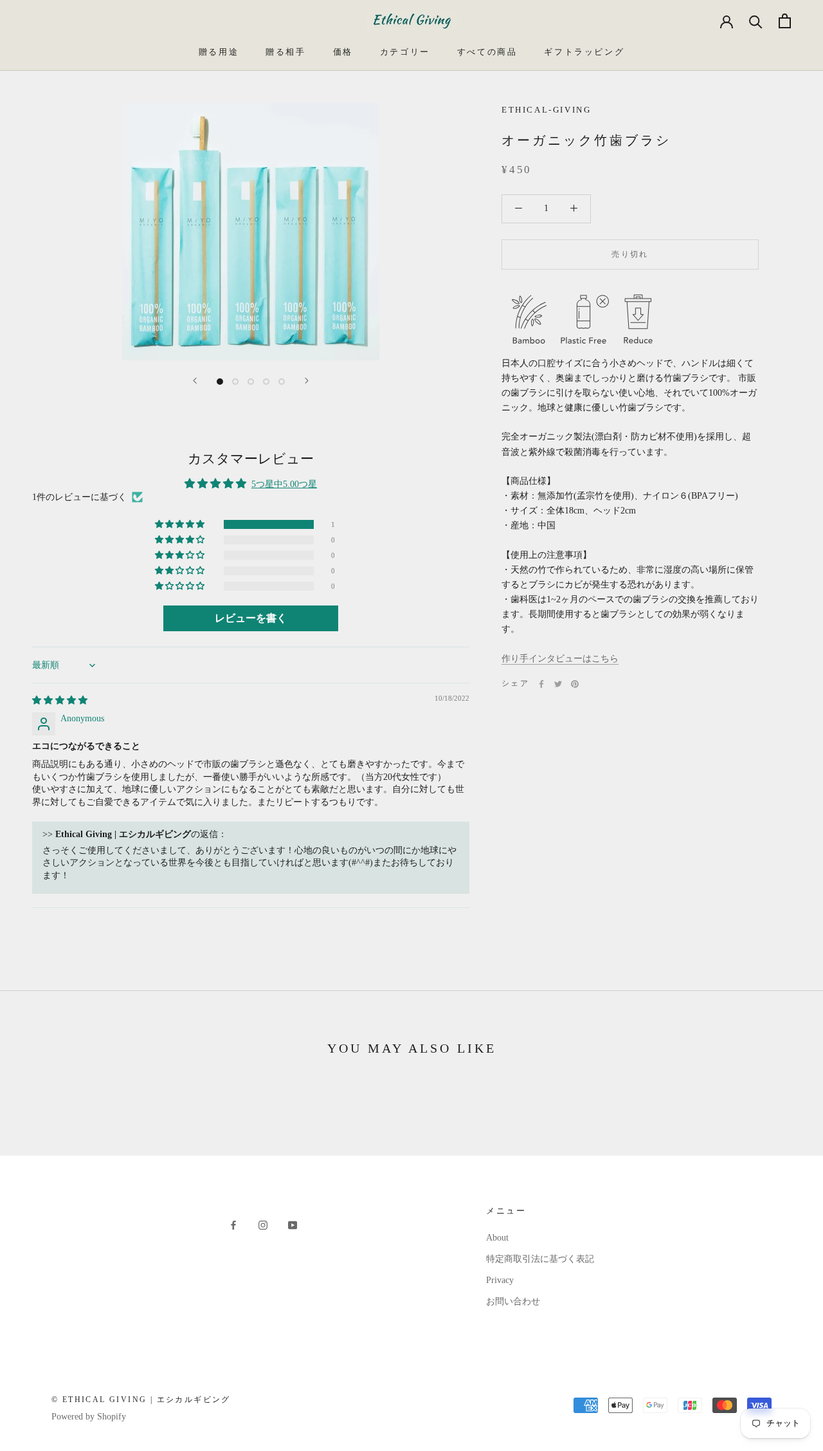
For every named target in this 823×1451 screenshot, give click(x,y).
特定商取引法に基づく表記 (540, 1259)
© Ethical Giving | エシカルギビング (141, 1399)
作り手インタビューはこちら (560, 658)
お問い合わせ (513, 1301)
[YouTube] (292, 1224)
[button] (180, 524)
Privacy (500, 1280)
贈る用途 (219, 52)
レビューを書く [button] (251, 618)
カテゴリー (405, 52)
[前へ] (195, 381)
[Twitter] (558, 684)
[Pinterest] (575, 684)
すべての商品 (487, 52)
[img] (59, 700)
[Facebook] (541, 684)
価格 (343, 52)
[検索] (756, 21)
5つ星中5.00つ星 (284, 484)
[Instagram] (262, 1224)
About (497, 1238)
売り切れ (630, 254)
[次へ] (307, 381)
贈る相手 (285, 52)
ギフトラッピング (584, 52)
